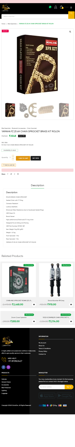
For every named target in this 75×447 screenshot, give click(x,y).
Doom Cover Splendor (19, 317)
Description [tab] (37, 185)
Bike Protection (6, 387)
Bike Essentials (12, 24)
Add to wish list (9, 165)
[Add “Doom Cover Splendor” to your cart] (34, 321)
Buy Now (36, 158)
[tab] (37, 186)
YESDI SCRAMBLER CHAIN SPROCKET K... (56, 317)
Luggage (4, 393)
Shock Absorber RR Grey (56, 300)
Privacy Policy (43, 351)
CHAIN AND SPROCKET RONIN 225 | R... (19, 300)
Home (3, 24)
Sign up (69, 387)
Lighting (4, 390)
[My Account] (50, 7)
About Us (41, 345)
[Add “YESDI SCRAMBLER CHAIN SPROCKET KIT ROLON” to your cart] (71, 321)
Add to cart (23, 158)
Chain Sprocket (32, 128)
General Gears (6, 382)
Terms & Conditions (45, 348)
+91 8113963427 (15, 361)
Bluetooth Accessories (19, 128)
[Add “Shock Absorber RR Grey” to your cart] (71, 305)
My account (42, 343)
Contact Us (42, 354)
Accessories (5, 385)
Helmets (4, 379)
